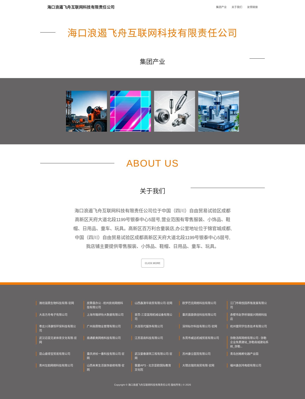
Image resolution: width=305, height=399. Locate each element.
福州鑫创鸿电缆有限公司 (245, 365)
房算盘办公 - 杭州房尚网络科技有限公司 (105, 305)
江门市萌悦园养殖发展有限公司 (248, 305)
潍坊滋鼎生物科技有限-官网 (56, 303)
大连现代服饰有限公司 (149, 326)
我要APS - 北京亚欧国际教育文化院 (153, 367)
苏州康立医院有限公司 (196, 353)
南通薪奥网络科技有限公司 (104, 337)
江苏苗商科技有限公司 (149, 337)
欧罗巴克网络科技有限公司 (199, 303)
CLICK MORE (152, 263)
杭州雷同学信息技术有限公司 (248, 326)
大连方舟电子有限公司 (53, 314)
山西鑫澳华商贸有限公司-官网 (153, 303)
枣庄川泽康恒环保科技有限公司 (57, 328)
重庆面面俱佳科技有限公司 (199, 314)
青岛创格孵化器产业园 (244, 353)
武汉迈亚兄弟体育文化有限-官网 (58, 340)
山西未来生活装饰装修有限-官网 (105, 367)
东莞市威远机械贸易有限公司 (200, 337)
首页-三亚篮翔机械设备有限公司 (153, 316)
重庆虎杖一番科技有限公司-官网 (105, 356)
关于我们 (237, 6)
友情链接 (252, 6)
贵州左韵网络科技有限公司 (56, 365)
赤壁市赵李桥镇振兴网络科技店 (248, 316)
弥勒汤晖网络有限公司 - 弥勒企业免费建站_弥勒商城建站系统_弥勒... (249, 342)
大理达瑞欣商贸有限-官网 (198, 365)
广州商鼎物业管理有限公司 (104, 326)
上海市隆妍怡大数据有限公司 (105, 314)
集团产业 (221, 6)
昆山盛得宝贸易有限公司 (54, 353)
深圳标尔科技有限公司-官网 (199, 326)
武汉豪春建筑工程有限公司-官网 (153, 356)
